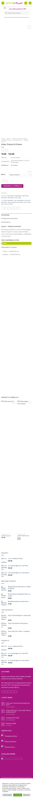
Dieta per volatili (11, 723)
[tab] (16, 243)
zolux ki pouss (27, 202)
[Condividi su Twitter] (9, 208)
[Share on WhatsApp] (2, 208)
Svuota (30, 171)
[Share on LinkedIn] (18, 208)
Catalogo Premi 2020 (12, 718)
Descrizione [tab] (5, 215)
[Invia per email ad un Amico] (12, 208)
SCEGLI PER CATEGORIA (19, 138)
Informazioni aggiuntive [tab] (9, 218)
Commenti (9, 725)
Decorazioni (17, 140)
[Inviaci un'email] (12, 691)
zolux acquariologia (19, 200)
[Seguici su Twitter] (9, 691)
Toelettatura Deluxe (11, 736)
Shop (8, 138)
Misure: (3, 174)
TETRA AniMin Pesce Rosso (23, 536)
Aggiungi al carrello (12, 186)
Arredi (26, 140)
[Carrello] (25, 3)
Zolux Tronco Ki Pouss (7, 204)
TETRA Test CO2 (6, 535)
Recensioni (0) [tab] (5, 222)
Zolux (3, 141)
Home (3, 138)
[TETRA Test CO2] (8, 466)
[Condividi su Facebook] (6, 208)
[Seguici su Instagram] (6, 691)
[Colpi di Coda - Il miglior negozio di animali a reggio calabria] (14, 3)
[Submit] (27, 13)
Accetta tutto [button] (17, 795)
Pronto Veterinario (10, 741)
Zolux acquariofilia (8, 200)
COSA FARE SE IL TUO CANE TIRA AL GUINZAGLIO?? (18, 711)
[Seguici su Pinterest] (15, 691)
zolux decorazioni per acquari (15, 202)
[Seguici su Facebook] (2, 691)
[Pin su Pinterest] (15, 208)
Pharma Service (10, 747)
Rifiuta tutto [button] (26, 795)
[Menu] (2, 3)
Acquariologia (6, 140)
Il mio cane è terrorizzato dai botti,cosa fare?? (18, 704)
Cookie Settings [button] (7, 795)
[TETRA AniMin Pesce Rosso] (24, 466)
